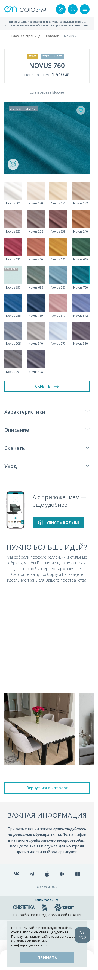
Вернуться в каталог (47, 787)
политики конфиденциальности (29, 943)
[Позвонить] (73, 9)
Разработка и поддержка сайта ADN (47, 914)
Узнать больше (63, 522)
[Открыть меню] (85, 9)
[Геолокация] (61, 9)
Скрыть (43, 386)
